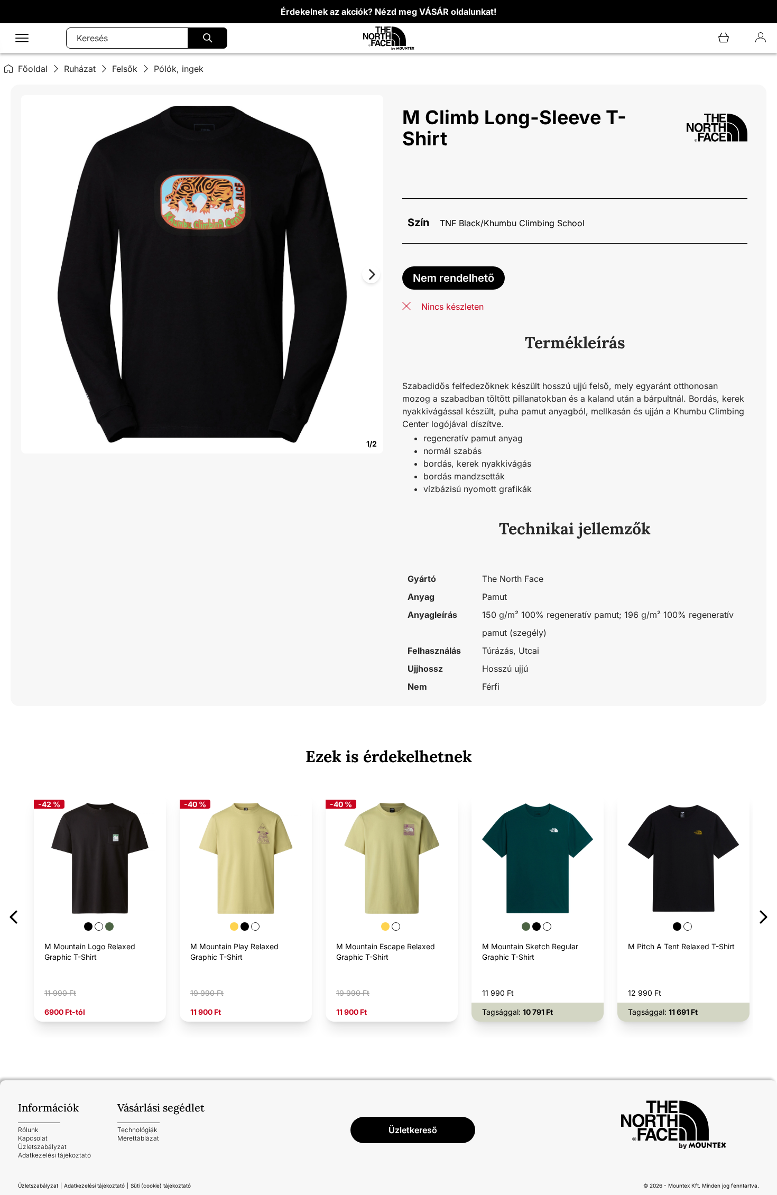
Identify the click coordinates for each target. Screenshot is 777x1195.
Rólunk (28, 1130)
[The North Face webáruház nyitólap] (690, 1124)
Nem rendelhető (453, 278)
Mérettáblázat (138, 1138)
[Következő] (763, 915)
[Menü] (22, 38)
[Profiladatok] (760, 38)
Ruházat (80, 68)
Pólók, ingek (179, 68)
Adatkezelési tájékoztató (54, 1155)
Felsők (124, 68)
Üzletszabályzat (42, 1147)
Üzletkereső (412, 1130)
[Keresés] (207, 38)
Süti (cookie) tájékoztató (161, 1185)
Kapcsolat (33, 1138)
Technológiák (137, 1130)
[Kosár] (723, 38)
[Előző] (13, 915)
